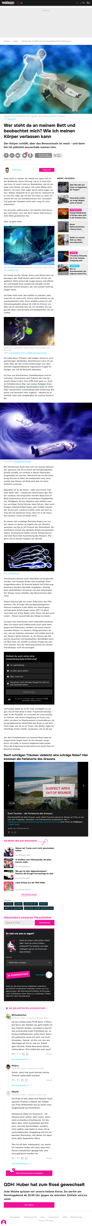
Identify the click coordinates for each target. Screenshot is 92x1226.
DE (77, 3)
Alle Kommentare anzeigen (29, 1173)
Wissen (7, 41)
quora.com (12, 119)
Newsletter (15, 1217)
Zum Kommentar (19, 1059)
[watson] (8, 3)
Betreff (9, 957)
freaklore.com (13, 270)
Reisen (43, 904)
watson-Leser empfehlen (39, 908)
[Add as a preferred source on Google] (43, 155)
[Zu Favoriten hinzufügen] (30, 155)
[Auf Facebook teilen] (6, 155)
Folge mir (47, 170)
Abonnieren (44, 922)
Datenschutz (76, 1217)
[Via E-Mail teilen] (17, 155)
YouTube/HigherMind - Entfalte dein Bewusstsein (28, 353)
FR (83, 3)
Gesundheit (30, 904)
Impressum (53, 1217)
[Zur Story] (46, 1195)
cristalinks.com (13, 573)
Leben (15, 41)
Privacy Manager (46, 1220)
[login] (3, 1222)
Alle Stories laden (29, 894)
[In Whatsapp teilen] (12, 155)
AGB (64, 1217)
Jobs (43, 1217)
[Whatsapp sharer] (15, 832)
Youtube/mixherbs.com (22, 462)
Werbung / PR (30, 1217)
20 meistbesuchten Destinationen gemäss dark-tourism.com (39, 820)
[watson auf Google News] (58, 155)
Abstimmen (29, 692)
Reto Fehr (16, 170)
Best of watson (13, 908)
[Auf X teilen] (12, 832)
